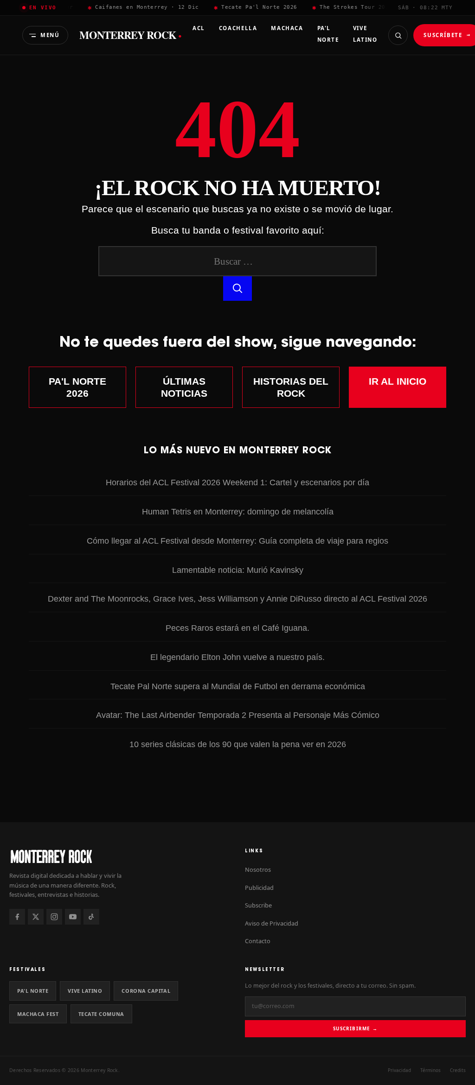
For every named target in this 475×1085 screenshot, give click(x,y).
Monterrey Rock (130, 35)
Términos (430, 1070)
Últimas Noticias (184, 387)
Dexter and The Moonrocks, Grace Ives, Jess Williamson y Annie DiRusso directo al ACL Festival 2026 (237, 598)
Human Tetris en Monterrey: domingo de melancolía (238, 511)
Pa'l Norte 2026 (77, 387)
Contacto (257, 941)
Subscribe (258, 905)
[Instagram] (54, 917)
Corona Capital (146, 990)
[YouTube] (73, 917)
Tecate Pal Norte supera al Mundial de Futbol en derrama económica (237, 686)
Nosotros (258, 869)
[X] (36, 917)
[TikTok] (91, 917)
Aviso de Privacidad (271, 923)
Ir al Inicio (397, 381)
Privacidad (399, 1070)
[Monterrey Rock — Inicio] (119, 856)
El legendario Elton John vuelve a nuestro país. (237, 657)
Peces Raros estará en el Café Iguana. (237, 628)
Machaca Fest (38, 1013)
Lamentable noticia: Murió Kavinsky (237, 570)
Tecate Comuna (101, 1013)
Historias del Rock (290, 387)
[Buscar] (398, 35)
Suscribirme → (355, 1028)
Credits (458, 1070)
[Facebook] (17, 917)
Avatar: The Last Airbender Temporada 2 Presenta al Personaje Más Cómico (237, 715)
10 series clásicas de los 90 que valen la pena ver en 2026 (237, 744)
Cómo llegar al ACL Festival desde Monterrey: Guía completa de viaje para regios (237, 541)
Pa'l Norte (32, 990)
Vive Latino (85, 990)
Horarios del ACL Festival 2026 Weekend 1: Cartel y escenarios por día (237, 482)
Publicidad (259, 887)
